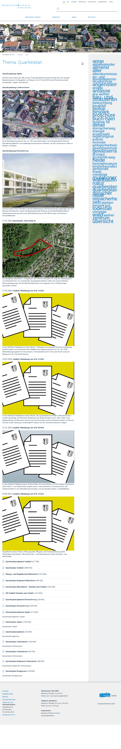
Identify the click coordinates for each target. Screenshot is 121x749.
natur (98, 183)
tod (107, 205)
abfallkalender (104, 64)
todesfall (102, 208)
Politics (92, 17)
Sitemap (74, 1)
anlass (98, 88)
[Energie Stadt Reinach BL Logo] (108, 695)
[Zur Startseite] (16, 6)
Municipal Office (33, 17)
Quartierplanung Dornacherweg (15, 151)
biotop (99, 108)
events (98, 139)
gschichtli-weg (104, 157)
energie (99, 131)
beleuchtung (102, 103)
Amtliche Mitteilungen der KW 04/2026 (28, 428)
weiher (109, 215)
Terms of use (7, 702)
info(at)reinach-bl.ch (8, 715)
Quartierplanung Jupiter (12, 74)
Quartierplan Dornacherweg (17, 606)
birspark (101, 112)
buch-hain (104, 118)
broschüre (104, 115)
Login (111, 1)
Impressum (82, 1)
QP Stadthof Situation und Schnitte (20, 593)
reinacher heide (102, 194)
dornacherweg (104, 128)
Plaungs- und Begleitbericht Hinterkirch (22, 574)
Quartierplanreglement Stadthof (18, 562)
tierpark (98, 205)
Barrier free (7, 694)
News (74, 17)
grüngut (99, 154)
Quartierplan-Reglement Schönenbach (21, 661)
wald (98, 215)
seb (97, 202)
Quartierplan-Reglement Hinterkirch (20, 580)
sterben (107, 202)
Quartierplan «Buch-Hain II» (24, 221)
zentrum (101, 218)
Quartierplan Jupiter (14, 622)
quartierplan (105, 187)
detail (99, 125)
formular (99, 142)
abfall (98, 61)
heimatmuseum (105, 163)
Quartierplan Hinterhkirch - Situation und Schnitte (26, 587)
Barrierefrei (102, 1)
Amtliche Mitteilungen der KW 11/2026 (28, 359)
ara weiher (101, 94)
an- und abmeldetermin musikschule (104, 79)
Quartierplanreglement (15, 632)
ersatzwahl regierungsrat (103, 135)
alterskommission (106, 74)
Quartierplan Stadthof (14, 568)
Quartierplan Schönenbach (16, 642)
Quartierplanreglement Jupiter (18, 612)
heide (99, 160)
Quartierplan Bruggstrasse (16, 671)
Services (56, 17)
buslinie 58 (101, 122)
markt (97, 172)
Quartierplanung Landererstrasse (15, 87)
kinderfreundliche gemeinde (106, 167)
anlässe (101, 91)
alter (97, 70)
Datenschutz (92, 1)
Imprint (5, 697)
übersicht (103, 221)
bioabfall (99, 106)
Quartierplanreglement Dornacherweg (21, 599)
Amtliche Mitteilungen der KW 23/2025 (28, 494)
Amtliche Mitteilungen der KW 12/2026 (28, 291)
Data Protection (8, 700)
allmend (101, 67)
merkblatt (100, 174)
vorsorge (99, 212)
